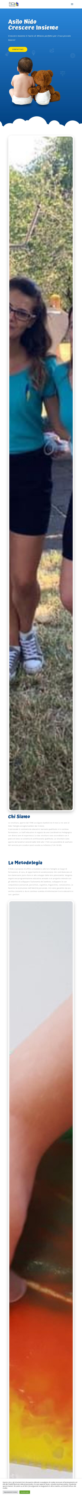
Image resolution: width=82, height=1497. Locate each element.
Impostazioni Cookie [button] (10, 1492)
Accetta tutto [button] (25, 1492)
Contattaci (17, 49)
